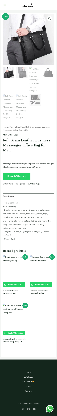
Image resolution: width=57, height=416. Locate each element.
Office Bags (20, 127)
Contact (28, 391)
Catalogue (28, 377)
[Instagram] (22, 409)
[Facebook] (28, 409)
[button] (49, 18)
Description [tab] (8, 196)
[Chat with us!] (49, 408)
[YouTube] (34, 409)
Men (11, 127)
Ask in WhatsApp (18, 176)
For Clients (27, 381)
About (28, 386)
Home (5, 127)
